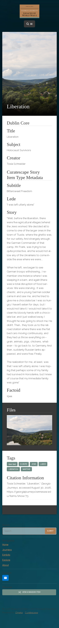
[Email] (5, 578)
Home (5, 544)
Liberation (13, 469)
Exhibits (6, 555)
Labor (43, 464)
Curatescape (31, 612)
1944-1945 (12, 464)
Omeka (19, 612)
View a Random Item (31, 592)
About (5, 565)
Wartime (26, 469)
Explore (6, 560)
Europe (23, 464)
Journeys (7, 549)
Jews (33, 464)
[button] (29, 24)
